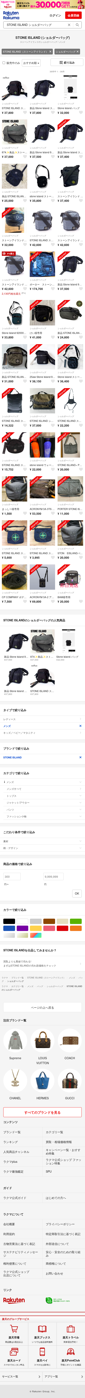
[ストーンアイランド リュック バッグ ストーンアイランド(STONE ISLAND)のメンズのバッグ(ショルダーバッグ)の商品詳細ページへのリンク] (14, 220)
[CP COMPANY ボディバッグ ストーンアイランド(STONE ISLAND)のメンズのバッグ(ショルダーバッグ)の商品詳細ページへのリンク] (14, 577)
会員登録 (73, 15)
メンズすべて (14, 788)
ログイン (55, 15)
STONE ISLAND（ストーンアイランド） (25, 51)
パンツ (10, 809)
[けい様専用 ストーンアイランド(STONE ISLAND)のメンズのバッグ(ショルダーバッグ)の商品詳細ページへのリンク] (42, 312)
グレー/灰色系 (41, 921)
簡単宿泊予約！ (71, 1339)
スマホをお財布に (42, 1362)
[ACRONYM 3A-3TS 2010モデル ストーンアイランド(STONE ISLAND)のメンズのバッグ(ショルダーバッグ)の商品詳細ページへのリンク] (42, 489)
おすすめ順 (30, 63)
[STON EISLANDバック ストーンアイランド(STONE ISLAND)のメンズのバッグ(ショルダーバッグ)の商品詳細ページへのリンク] (70, 533)
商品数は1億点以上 (14, 1339)
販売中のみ (13, 63)
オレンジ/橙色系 (81, 928)
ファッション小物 (16, 816)
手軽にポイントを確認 (70, 1362)
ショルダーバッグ (66, 51)
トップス (12, 795)
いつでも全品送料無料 (42, 1339)
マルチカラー (41, 935)
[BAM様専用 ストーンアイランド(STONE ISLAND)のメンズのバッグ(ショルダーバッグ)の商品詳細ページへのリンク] (70, 577)
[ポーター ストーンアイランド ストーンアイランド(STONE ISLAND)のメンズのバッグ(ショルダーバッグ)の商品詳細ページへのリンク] (42, 264)
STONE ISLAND (12, 757)
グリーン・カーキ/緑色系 (81, 921)
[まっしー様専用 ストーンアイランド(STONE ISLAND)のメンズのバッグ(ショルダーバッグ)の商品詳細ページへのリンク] (14, 489)
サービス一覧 (10, 1376)
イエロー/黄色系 (41, 928)
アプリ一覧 (51, 1376)
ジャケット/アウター (18, 802)
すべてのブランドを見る (42, 1112)
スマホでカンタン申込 (14, 1362)
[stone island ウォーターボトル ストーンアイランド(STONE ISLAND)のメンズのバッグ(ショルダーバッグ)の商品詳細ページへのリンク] (42, 445)
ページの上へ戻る (42, 1007)
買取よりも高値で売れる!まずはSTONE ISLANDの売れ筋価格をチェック (29, 963)
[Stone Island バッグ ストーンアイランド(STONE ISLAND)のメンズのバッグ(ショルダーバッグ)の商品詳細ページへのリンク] (70, 88)
